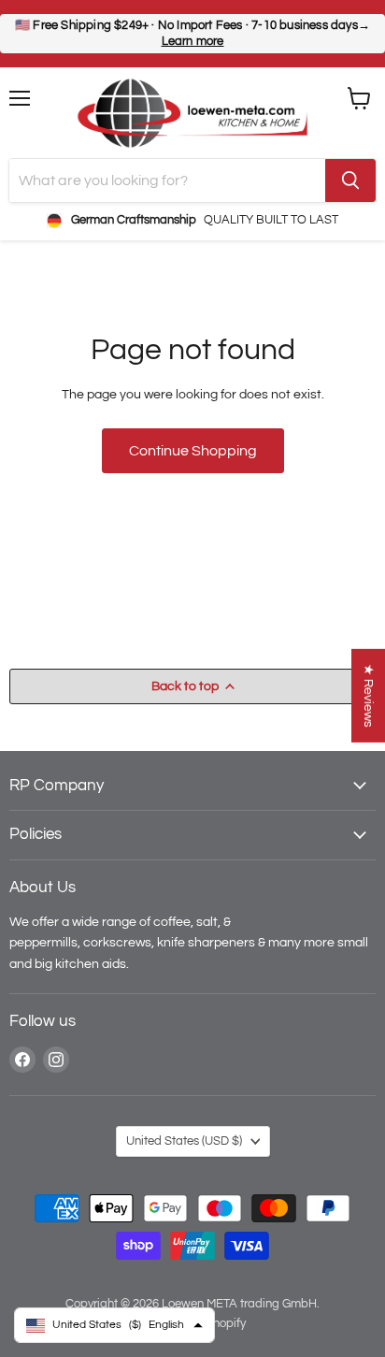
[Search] (350, 180)
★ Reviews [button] (369, 695)
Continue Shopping (193, 450)
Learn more (193, 41)
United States (184, 1141)
